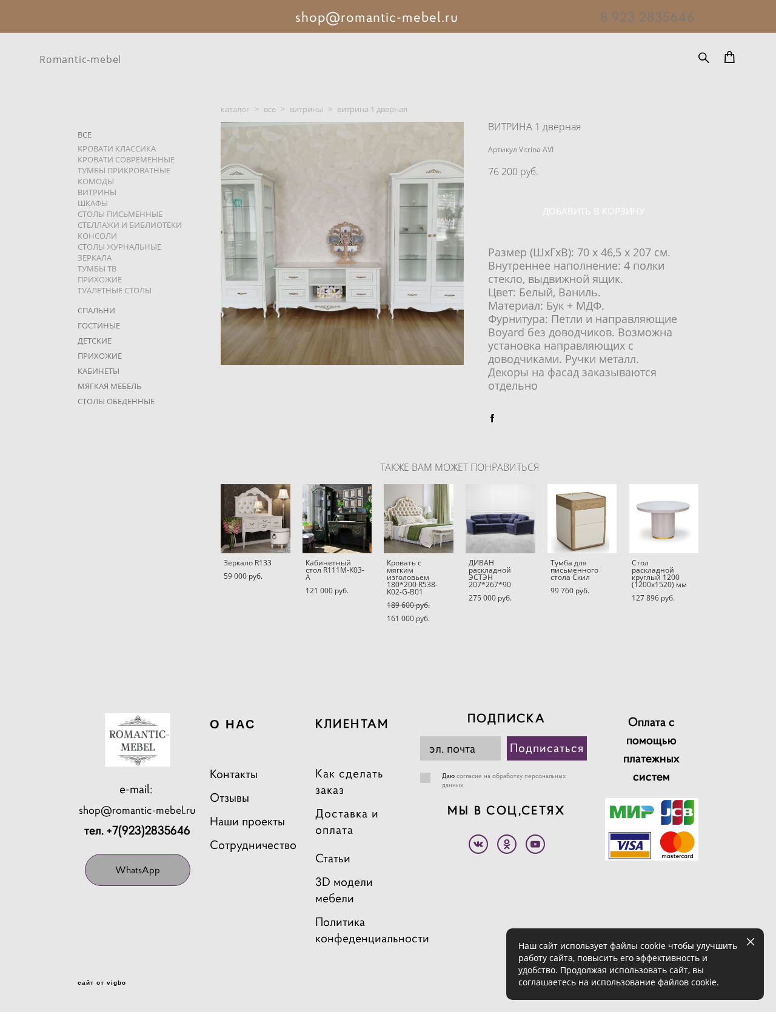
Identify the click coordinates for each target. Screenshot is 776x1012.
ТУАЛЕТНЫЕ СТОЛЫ (115, 290)
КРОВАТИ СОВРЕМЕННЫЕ (126, 159)
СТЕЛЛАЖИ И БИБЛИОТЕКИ (130, 224)
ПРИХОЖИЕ (100, 279)
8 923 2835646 (647, 16)
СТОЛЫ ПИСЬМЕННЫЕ (120, 213)
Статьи (332, 858)
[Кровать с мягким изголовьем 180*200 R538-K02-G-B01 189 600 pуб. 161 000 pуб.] (418, 518)
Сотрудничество (253, 845)
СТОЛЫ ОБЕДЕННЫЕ (116, 401)
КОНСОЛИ (97, 235)
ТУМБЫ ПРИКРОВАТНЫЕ (124, 170)
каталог (235, 109)
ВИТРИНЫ (97, 192)
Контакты (234, 774)
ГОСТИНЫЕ (99, 325)
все (270, 109)
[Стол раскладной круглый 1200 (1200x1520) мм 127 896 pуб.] (663, 518)
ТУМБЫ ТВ (97, 268)
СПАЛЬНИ (96, 310)
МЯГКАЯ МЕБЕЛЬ (109, 386)
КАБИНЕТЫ (98, 370)
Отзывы (229, 797)
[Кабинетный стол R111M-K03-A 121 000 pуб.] (337, 518)
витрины (306, 109)
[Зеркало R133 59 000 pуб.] (255, 518)
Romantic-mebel (80, 59)
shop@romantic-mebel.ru (137, 810)
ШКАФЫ (93, 203)
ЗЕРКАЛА (95, 257)
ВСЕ (85, 134)
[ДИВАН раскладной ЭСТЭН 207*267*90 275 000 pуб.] (500, 518)
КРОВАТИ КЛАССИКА (117, 148)
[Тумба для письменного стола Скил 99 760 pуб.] (582, 518)
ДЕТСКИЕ (95, 340)
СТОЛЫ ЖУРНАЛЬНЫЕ (119, 246)
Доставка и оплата (347, 821)
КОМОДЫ (96, 181)
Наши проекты (247, 821)
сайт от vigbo (102, 983)
